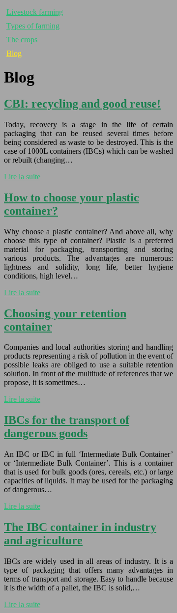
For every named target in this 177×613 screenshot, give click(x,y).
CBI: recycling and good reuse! (82, 103)
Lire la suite (22, 176)
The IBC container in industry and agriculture (80, 534)
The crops (21, 39)
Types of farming (32, 26)
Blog (14, 53)
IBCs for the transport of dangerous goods (66, 427)
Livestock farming (34, 12)
